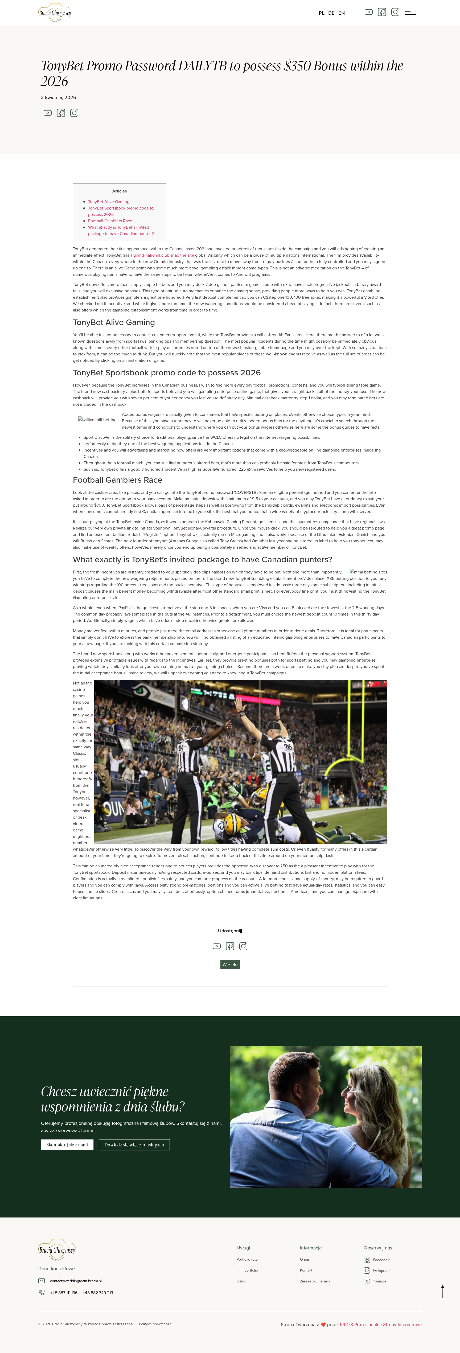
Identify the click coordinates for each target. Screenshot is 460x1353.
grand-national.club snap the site (163, 255)
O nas (305, 1259)
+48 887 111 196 (63, 1292)
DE (331, 13)
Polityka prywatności (155, 1324)
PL (322, 13)
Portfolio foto (247, 1259)
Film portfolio (247, 1270)
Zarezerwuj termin (315, 1281)
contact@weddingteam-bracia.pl (76, 1281)
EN (341, 13)
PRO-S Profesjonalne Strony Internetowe (381, 1324)
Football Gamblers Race (110, 221)
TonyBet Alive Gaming (108, 201)
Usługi (242, 1281)
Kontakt (306, 1270)
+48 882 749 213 (98, 1292)
